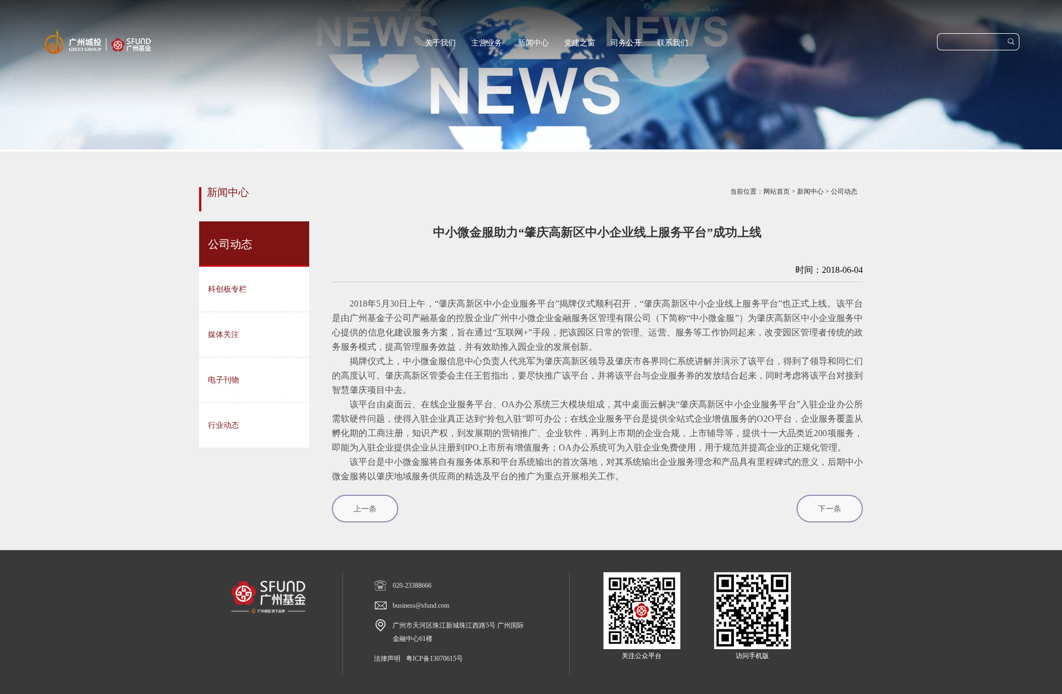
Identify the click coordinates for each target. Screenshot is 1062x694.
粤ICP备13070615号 (434, 658)
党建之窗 (579, 43)
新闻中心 (533, 43)
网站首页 (776, 191)
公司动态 (844, 191)
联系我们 (672, 43)
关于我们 (440, 43)
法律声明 (387, 658)
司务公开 (626, 43)
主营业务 (486, 43)
